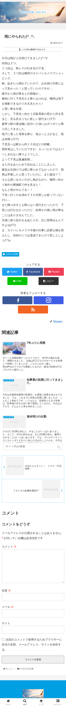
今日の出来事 (11, 254)
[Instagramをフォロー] (49, 300)
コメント (9, 546)
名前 (6, 590)
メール (8, 606)
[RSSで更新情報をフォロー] (33, 309)
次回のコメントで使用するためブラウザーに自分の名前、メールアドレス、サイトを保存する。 (32, 644)
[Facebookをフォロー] (17, 300)
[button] (59, 447)
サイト (6, 623)
